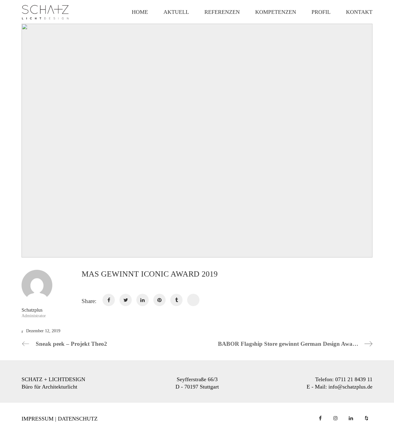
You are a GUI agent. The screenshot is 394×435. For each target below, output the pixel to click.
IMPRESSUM (38, 419)
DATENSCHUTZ (78, 419)
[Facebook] (320, 418)
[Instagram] (335, 418)
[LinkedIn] (351, 418)
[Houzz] (366, 418)
